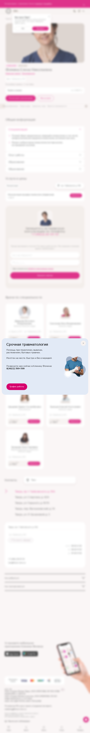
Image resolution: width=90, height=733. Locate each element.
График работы (16, 386)
